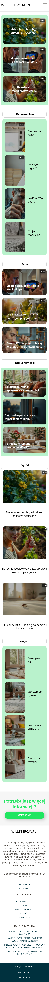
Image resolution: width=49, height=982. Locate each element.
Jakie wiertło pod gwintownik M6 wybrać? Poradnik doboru (35, 200)
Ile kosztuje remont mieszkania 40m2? (17, 445)
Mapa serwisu (24, 972)
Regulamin (24, 978)
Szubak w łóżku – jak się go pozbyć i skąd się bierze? (24, 626)
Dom (25, 264)
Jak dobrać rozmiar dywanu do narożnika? (34, 760)
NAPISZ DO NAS (24, 815)
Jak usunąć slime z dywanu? (35, 727)
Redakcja (24, 884)
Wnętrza (25, 641)
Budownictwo (25, 114)
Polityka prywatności (24, 966)
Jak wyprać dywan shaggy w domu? (35, 693)
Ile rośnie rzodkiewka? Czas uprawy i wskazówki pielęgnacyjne (23, 89)
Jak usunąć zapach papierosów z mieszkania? (22, 388)
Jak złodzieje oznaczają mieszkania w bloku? (20, 417)
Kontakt (24, 888)
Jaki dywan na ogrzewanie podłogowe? (35, 660)
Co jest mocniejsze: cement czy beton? (35, 233)
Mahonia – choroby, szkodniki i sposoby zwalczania (23, 31)
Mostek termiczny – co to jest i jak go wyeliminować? (23, 60)
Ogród (25, 465)
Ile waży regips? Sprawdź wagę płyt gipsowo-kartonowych (35, 166)
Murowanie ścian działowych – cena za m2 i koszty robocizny (35, 133)
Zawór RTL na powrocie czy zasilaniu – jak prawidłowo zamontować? (24, 345)
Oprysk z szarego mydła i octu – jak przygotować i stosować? (23, 316)
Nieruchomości (25, 362)
